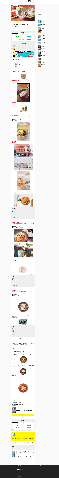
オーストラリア (13, 462)
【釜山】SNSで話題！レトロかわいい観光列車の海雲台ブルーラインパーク (43, 43)
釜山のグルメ (40, 15)
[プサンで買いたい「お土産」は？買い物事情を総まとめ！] (39, 35)
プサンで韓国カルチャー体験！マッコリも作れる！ (43, 59)
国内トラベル (19, 465)
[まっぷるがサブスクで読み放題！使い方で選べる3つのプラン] (13, 46)
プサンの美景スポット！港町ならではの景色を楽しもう (43, 46)
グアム (14, 461)
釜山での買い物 (40, 16)
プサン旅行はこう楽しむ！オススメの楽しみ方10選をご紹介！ (43, 28)
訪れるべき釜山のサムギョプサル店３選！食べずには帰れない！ (43, 62)
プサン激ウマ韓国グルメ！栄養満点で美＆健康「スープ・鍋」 (43, 52)
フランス (30, 461)
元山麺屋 (13, 326)
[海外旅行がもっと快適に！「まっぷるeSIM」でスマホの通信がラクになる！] (13, 49)
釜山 (18, 4)
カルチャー (33, 465)
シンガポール (27, 461)
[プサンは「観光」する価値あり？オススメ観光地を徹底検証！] (39, 20)
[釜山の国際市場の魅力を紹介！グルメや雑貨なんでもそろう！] (39, 64)
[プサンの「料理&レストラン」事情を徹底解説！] (39, 30)
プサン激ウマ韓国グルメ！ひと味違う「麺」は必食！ (24, 4)
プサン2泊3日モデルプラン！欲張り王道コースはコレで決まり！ (43, 39)
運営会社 (24, 471)
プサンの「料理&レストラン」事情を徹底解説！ (43, 31)
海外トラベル (26, 465)
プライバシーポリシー (37, 471)
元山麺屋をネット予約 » (15, 340)
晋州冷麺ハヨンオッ (14, 208)
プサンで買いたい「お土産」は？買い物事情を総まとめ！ (43, 24)
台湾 (18, 461)
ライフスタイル (39, 465)
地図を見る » (13, 212)
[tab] (15, 33)
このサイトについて (19, 471)
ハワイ (12, 461)
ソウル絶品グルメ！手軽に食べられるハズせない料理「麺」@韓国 (19, 351)
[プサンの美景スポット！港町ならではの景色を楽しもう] (39, 45)
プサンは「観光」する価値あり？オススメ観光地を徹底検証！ (43, 21)
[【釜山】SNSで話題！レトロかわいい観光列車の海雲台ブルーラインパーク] (13, 451)
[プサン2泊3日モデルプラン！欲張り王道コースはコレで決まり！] (39, 38)
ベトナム (22, 461)
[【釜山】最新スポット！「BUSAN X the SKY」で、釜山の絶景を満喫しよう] (13, 454)
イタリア (32, 461)
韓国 (16, 461)
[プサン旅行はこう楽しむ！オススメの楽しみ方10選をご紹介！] (39, 27)
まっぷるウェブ (13, 4)
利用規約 (30, 471)
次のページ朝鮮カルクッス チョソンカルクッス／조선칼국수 (23, 414)
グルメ (13, 447)
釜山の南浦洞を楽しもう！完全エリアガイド (43, 48)
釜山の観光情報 (40, 14)
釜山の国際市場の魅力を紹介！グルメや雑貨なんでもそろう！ (43, 65)
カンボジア (25, 461)
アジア (15, 4)
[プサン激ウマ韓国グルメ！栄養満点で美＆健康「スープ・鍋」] (39, 51)
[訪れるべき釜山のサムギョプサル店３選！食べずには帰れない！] (39, 61)
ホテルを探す (28, 427)
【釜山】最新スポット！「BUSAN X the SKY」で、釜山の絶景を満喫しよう (43, 55)
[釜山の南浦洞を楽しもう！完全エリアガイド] (39, 48)
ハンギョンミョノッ (14, 276)
